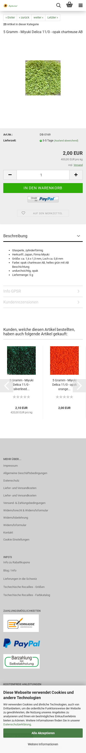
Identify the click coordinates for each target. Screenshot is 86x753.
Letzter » (52, 17)
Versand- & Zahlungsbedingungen (24, 503)
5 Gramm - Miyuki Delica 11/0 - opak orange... (64, 384)
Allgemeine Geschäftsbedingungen (25, 473)
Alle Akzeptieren (43, 733)
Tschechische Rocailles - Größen (24, 587)
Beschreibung (15, 236)
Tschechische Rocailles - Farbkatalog (26, 595)
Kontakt (8, 532)
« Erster (10, 17)
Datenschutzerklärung (17, 724)
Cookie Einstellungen (16, 539)
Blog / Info (9, 570)
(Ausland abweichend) (66, 140)
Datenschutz (11, 480)
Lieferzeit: (9, 140)
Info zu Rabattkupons (16, 562)
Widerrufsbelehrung (15, 517)
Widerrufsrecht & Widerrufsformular (25, 510)
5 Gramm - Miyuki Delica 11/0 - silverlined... (21, 384)
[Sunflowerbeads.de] (9, 5)
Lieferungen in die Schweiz (20, 578)
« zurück (24, 17)
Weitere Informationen (43, 744)
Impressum (10, 465)
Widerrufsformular (14, 525)
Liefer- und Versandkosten (19, 488)
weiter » (38, 17)
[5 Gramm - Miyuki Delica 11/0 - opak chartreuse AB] (43, 71)
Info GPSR (12, 291)
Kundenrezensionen (20, 302)
